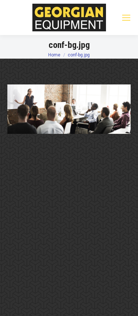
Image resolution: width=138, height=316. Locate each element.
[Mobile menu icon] (126, 17)
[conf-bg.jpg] (69, 109)
